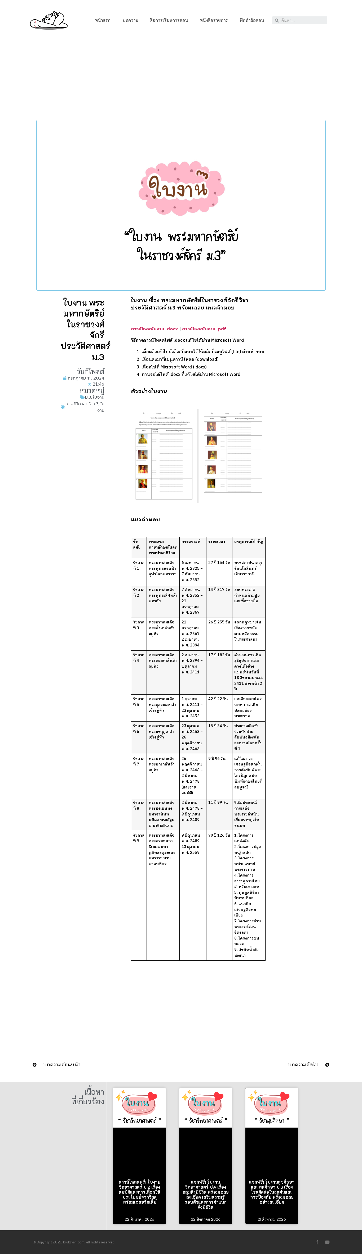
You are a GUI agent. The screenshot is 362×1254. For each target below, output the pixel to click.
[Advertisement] (181, 77)
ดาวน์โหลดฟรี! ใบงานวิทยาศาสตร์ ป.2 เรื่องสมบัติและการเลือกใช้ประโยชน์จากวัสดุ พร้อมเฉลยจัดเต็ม (139, 1192)
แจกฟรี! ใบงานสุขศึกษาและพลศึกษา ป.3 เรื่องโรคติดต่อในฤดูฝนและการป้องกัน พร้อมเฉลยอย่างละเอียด (271, 1192)
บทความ (130, 20)
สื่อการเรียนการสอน (169, 20)
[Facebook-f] (317, 1242)
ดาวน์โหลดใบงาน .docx (154, 329)
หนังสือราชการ (214, 20)
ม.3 (88, 397)
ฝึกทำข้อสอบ (252, 20)
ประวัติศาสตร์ (79, 404)
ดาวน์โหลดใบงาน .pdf (204, 329)
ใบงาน (98, 397)
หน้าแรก (103, 20)
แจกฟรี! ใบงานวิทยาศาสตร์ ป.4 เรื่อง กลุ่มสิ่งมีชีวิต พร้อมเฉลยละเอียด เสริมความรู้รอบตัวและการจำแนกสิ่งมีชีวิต (206, 1194)
